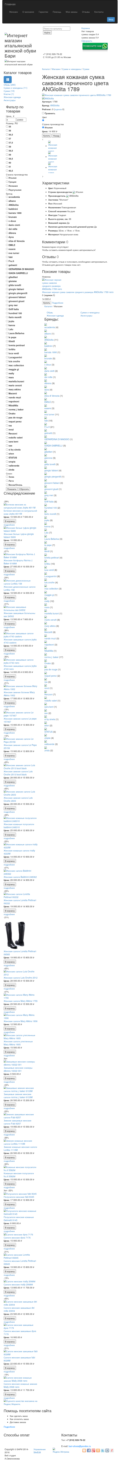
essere (47, 408)
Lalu (46, 532)
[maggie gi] (45, 591)
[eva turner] (45, 411)
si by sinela (49, 719)
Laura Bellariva (51, 538)
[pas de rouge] (45, 666)
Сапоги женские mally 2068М (18, 1284)
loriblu (47, 563)
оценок (58, 109)
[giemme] (45, 454)
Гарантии (43, 11)
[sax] (45, 709)
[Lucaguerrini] (45, 572)
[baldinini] (45, 342)
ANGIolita (54, 105)
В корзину (10, 521)
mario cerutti (50, 619)
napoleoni (49, 644)
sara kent (48, 706)
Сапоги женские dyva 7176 (17, 1237)
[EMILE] (45, 398)
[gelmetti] (45, 429)
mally (46, 601)
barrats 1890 (50, 352)
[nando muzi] (45, 635)
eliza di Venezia (51, 395)
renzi (46, 688)
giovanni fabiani (52, 482)
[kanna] (45, 523)
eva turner (49, 414)
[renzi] (45, 684)
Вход (111, 19)
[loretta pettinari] (45, 554)
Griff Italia (49, 501)
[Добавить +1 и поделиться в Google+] (93, 1450)
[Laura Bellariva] (45, 535)
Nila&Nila (48, 650)
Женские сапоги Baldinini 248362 (20, 876)
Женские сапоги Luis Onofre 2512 (20, 977)
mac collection (51, 588)
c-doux (47, 364)
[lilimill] (45, 548)
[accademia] (45, 324)
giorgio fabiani (51, 470)
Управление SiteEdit (39, 1451)
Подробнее (57, 302)
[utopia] (45, 734)
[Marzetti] (45, 628)
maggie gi (49, 594)
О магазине (28, 11)
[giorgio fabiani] (45, 467)
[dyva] (45, 386)
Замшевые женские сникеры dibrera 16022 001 (18, 1069)
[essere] (45, 404)
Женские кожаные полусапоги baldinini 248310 (19, 826)
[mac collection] (45, 585)
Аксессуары (86, 315)
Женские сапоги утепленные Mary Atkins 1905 (18, 1043)
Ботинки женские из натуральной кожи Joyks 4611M (20, 512)
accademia (49, 327)
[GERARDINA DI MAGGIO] (45, 436)
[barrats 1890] (45, 348)
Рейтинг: (46, 109)
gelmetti (48, 433)
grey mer (48, 495)
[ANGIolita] (48, 98)
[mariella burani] (45, 610)
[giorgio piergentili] (45, 473)
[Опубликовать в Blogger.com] (84, 1450)
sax (46, 713)
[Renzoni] (45, 691)
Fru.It (47, 426)
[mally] (45, 597)
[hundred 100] (45, 504)
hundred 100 (50, 507)
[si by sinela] (45, 716)
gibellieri (48, 451)
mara (46, 607)
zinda (47, 750)
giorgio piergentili (52, 476)
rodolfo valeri (50, 700)
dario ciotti (49, 370)
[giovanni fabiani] (45, 479)
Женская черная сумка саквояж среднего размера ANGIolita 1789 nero (78, 292)
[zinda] (45, 747)
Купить (46, 135)
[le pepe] (45, 541)
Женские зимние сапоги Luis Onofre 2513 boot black (18, 773)
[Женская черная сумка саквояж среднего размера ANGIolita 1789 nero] (53, 283)
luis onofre (49, 582)
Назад (56, 135)
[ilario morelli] (45, 510)
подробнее (9, 524)
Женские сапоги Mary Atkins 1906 (20, 1021)
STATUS (48, 731)
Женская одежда (55, 315)
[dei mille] (45, 373)
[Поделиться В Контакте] (107, 1450)
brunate (48, 358)
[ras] (45, 678)
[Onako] (45, 660)
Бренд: (46, 105)
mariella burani (51, 613)
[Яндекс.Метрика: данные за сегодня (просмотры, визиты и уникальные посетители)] (61, 1450)
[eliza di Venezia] (45, 392)
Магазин (13, 11)
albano (47, 333)
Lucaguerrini (50, 576)
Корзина (85, 28)
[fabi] (45, 417)
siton (46, 725)
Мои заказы (71, 11)
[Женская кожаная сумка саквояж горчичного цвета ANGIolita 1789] (78, 95)
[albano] (45, 330)
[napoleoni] (45, 641)
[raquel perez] (45, 672)
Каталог (48, 306)
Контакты (99, 11)
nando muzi (50, 638)
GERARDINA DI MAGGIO (56, 439)
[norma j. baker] (45, 653)
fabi (46, 420)
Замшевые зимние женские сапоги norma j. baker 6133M (18, 1096)
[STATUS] (45, 728)
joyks (46, 520)
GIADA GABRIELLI (53, 445)
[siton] (45, 722)
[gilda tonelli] (45, 460)
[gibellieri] (45, 448)
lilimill (46, 551)
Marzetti (48, 632)
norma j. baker (51, 657)
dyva (46, 389)
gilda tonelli (49, 464)
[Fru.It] (45, 423)
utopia (47, 737)
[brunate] (45, 355)
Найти (47, 32)
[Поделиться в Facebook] (89, 1450)
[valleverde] (45, 740)
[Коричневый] (43, 120)
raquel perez (50, 675)
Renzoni (48, 694)
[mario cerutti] (45, 616)
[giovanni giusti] (45, 485)
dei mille (48, 377)
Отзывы (86, 11)
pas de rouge (50, 669)
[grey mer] (45, 492)
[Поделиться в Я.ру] (112, 1450)
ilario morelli (50, 513)
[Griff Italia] (45, 498)
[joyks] (45, 516)
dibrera (47, 383)
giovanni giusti (51, 489)
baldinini (48, 345)
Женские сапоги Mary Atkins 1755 (20, 1000)
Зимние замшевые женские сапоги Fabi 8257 (17, 1122)
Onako (47, 663)
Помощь (57, 11)
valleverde (49, 744)
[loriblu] (45, 560)
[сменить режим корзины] (90, 28)
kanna (47, 526)
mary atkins (50, 625)
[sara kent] (45, 703)
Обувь (50, 312)
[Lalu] (45, 529)
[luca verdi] (45, 566)
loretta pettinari (51, 557)
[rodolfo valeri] (45, 697)
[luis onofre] (45, 579)
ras (45, 681)
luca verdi (49, 569)
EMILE (47, 401)
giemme (48, 457)
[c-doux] (45, 361)
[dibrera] (45, 380)
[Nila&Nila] (45, 647)
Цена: (7, 516)
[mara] (45, 604)
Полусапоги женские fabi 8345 (19, 1196)
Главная (10, 4)
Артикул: (47, 101)
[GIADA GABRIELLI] (45, 442)
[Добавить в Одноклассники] (98, 1450)
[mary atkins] (45, 622)
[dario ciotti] (45, 367)
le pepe (48, 545)
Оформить (86, 40)
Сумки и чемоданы (90, 312)
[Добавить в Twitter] (102, 1450)
